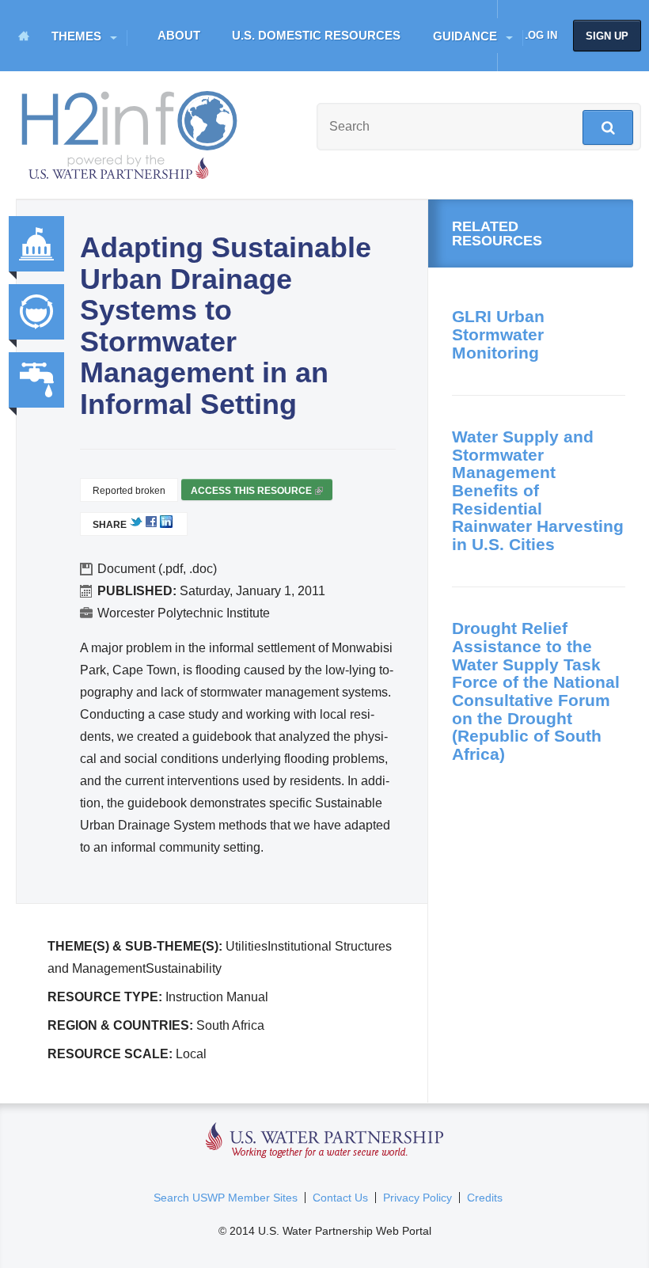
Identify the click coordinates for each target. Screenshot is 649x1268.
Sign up (607, 36)
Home (24, 35)
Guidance (465, 36)
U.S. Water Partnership (324, 1141)
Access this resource (256, 492)
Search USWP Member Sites (226, 1197)
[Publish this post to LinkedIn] (166, 524)
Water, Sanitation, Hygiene (36, 380)
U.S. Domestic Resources (316, 35)
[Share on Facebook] (151, 524)
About (179, 35)
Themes (76, 36)
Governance (36, 243)
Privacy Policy (417, 1197)
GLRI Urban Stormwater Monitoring (498, 334)
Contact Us (340, 1197)
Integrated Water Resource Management (36, 312)
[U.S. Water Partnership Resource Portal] (130, 131)
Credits (485, 1197)
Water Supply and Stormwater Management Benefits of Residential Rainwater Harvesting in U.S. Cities (538, 490)
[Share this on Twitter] (136, 524)
